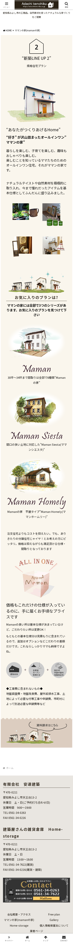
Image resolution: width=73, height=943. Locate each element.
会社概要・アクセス (19, 914)
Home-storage (19, 925)
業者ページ (36, 931)
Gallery (54, 920)
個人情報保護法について (54, 925)
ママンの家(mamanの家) (19, 920)
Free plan (54, 914)
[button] (65, 647)
